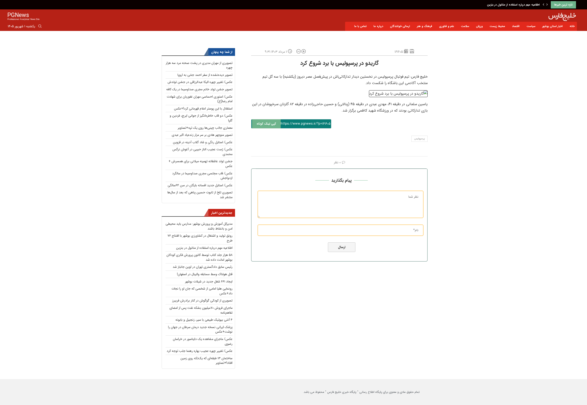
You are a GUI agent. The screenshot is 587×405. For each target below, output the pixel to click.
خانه (572, 26)
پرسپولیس (419, 139)
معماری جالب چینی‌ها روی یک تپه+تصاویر (205, 127)
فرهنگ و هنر (424, 26)
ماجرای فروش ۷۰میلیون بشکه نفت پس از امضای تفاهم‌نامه (201, 310)
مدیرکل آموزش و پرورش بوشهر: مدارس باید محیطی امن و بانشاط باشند (199, 226)
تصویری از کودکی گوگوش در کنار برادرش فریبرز (202, 300)
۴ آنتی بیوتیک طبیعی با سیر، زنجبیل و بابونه (204, 319)
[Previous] (543, 4)
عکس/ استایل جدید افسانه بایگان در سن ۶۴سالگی (200, 185)
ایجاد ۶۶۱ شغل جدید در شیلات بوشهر (209, 281)
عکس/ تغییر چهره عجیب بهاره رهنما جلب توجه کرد (200, 350)
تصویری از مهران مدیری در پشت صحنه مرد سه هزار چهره (199, 65)
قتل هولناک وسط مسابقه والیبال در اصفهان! (205, 274)
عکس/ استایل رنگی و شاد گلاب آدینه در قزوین (203, 142)
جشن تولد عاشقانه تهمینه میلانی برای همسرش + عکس (201, 164)
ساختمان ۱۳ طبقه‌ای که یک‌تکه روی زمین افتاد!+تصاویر (206, 361)
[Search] (40, 27)
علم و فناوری (446, 26)
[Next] (547, 4)
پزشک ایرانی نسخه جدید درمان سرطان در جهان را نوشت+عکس (200, 329)
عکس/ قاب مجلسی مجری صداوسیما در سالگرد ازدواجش (202, 176)
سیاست (530, 26)
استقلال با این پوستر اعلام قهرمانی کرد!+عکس (203, 108)
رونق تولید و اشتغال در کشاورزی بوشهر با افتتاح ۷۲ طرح (200, 238)
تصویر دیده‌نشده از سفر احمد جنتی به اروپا (205, 74)
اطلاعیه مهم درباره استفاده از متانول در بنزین (513, 5)
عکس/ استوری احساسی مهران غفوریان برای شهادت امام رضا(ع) (200, 99)
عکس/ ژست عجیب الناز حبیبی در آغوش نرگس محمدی (202, 152)
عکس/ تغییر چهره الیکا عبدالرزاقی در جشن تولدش (200, 82)
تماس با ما (360, 26)
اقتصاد (516, 26)
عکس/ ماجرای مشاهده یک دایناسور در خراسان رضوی (203, 341)
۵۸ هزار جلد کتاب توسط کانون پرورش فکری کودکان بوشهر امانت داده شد (199, 257)
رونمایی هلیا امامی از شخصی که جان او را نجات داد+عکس (202, 291)
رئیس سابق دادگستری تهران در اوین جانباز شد (203, 266)
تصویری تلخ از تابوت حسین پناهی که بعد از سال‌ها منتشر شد (200, 195)
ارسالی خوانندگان (400, 26)
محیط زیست (497, 26)
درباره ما (378, 26)
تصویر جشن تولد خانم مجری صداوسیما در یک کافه (199, 89)
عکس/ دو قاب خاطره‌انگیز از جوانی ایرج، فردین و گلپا (201, 118)
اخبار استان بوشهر (552, 26)
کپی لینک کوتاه (266, 123)
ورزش (479, 26)
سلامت (465, 26)
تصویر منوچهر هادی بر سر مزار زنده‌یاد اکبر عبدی (202, 134)
